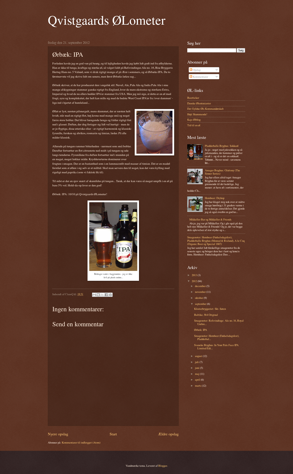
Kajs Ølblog (194, 120)
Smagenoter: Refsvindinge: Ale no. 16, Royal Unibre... (219, 322)
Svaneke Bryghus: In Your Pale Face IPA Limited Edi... (216, 346)
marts (198, 385)
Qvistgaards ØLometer (106, 19)
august (199, 356)
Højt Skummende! (197, 114)
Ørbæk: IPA (200, 330)
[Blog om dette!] (98, 295)
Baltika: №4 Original (206, 315)
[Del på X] (102, 295)
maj (197, 374)
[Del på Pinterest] (110, 295)
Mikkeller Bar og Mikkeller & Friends (210, 219)
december (200, 286)
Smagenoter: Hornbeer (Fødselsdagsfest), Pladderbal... (216, 337)
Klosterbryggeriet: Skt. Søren (210, 309)
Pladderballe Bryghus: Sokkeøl (222, 146)
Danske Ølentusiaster (199, 103)
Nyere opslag (58, 433)
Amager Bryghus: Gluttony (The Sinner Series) (222, 171)
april (198, 379)
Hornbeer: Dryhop (214, 198)
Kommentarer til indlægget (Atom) (81, 442)
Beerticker (193, 98)
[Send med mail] (94, 295)
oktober (199, 298)
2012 (195, 281)
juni (197, 368)
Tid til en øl (193, 125)
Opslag (196, 70)
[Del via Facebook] (106, 295)
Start (113, 433)
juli (197, 362)
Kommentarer (200, 77)
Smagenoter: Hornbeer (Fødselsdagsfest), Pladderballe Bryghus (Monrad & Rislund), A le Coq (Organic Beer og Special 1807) (216, 240)
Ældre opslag (168, 433)
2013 (195, 275)
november (200, 292)
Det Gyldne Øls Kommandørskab (205, 109)
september (201, 304)
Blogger (162, 466)
